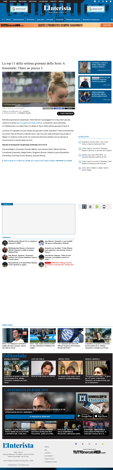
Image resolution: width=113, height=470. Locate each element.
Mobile (47, 447)
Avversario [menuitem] (31, 19)
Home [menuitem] (8, 19)
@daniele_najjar (24, 113)
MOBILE (61, 1)
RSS (46, 450)
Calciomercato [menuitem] (18, 19)
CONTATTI (53, 1)
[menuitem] (2, 19)
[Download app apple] (106, 1)
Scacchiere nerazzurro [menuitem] (91, 19)
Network (13, 1)
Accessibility (49, 456)
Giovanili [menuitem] (49, 19)
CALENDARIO (43, 1)
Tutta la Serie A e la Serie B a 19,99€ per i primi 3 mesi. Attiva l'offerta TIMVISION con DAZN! (38, 161)
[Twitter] (99, 1)
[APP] (84, 206)
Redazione (23, 1)
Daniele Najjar (9, 113)
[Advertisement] (94, 296)
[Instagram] (103, 1)
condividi (58, 108)
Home (5, 1)
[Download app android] (110, 1)
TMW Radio (33, 1)
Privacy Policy (49, 459)
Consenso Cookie (51, 462)
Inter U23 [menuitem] (40, 19)
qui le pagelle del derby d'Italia (29, 123)
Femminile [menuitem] (59, 19)
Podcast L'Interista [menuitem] (73, 19)
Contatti (48, 453)
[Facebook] (95, 1)
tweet (69, 108)
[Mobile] (104, 206)
